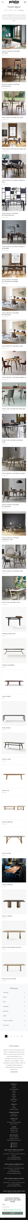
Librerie (14, 1087)
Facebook (14, 1144)
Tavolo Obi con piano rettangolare (13, 409)
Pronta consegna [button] (8, 1020)
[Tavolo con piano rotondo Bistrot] (14, 459)
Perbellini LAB (13, 1130)
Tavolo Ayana (6, 853)
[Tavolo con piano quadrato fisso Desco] (14, 166)
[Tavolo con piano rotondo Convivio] (14, 37)
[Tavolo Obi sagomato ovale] (14, 426)
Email (3, 1204)
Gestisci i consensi (19, 1212)
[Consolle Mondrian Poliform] (14, 651)
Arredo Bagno (14, 1099)
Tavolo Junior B (7, 916)
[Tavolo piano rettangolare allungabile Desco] (14, 265)
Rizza (14, 1120)
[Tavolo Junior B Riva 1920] (14, 902)
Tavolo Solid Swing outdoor (11, 947)
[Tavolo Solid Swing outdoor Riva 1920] (14, 933)
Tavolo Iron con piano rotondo (12, 117)
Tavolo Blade (6, 728)
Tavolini (14, 1101)
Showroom (14, 1114)
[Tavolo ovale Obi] (14, 588)
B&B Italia (4, 792)
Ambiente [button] (6, 1006)
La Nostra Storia (14, 1128)
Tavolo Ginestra (7, 822)
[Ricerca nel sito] (2, 2)
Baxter (3, 698)
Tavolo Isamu (6, 696)
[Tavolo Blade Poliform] (14, 713)
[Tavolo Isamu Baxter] (14, 682)
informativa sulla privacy (14, 1209)
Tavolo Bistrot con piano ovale (12, 346)
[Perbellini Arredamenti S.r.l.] (14, 2)
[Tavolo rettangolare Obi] (14, 394)
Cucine (14, 1086)
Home (6, 10)
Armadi (14, 1107)
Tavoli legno (21, 10)
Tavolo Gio (5, 790)
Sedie (14, 1098)
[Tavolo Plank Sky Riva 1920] (14, 870)
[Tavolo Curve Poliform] (14, 745)
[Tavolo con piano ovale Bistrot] (14, 332)
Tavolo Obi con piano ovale (11, 602)
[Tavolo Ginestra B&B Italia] (14, 807)
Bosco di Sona (14, 1124)
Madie (14, 1091)
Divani (14, 1094)
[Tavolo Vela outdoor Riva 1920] (14, 964)
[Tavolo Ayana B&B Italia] (14, 839)
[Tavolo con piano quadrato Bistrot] (14, 363)
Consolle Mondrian (8, 665)
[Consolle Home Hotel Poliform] (14, 619)
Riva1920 (4, 886)
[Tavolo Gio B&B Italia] (14, 776)
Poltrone (14, 1096)
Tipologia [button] (5, 992)
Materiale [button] (5, 1011)
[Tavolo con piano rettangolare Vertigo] (14, 490)
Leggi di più (14, 1071)
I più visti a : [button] (6, 1025)
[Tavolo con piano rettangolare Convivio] (14, 70)
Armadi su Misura (14, 1138)
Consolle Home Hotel (9, 633)
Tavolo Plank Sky (7, 884)
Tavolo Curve (6, 759)
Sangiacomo (5, 55)
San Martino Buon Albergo (14, 1122)
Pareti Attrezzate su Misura (14, 1140)
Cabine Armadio (14, 1109)
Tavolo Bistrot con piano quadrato (14, 377)
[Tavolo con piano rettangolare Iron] (14, 134)
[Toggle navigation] (25, 2)
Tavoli (15, 10)
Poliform (4, 635)
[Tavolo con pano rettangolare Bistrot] (14, 298)
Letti (14, 1106)
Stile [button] (4, 1002)
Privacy (6, 1212)
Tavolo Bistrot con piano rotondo (13, 473)
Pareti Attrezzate (14, 1089)
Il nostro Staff (14, 1132)
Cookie (11, 1212)
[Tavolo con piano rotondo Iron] (14, 103)
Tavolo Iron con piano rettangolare (14, 149)
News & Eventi (14, 1115)
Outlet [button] (5, 1016)
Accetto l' (12, 1209)
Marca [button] (5, 997)
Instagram (15, 1146)
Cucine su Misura (14, 1136)
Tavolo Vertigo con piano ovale (12, 571)
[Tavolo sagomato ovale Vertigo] (14, 523)
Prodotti (10, 10)
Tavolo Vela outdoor (9, 979)
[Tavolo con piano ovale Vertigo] (14, 557)
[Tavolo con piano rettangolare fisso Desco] (14, 199)
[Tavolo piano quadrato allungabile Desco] (14, 232)
